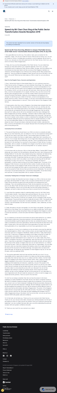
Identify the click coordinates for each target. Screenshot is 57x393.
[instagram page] (7, 356)
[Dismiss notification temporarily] (53, 4)
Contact (5, 359)
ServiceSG (5, 345)
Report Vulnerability (7, 367)
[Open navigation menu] (52, 11)
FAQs (4, 349)
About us (5, 342)
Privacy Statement (7, 370)
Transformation (6, 333)
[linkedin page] (3, 356)
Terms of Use (6, 372)
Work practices (6, 335)
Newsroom (11, 18)
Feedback (5, 361)
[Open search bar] (49, 11)
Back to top (9, 314)
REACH (4, 375)
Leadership (5, 330)
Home (6, 18)
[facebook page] (11, 356)
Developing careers (7, 338)
